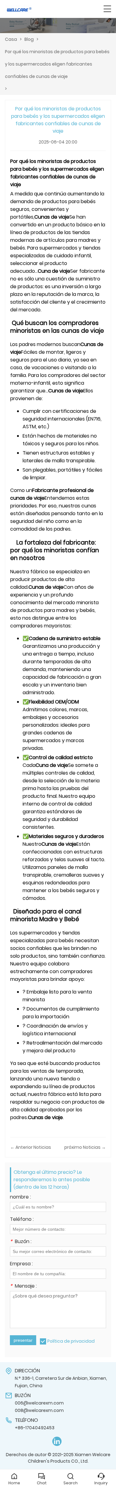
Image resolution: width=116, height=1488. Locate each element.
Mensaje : (23, 1286)
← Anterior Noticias (30, 1147)
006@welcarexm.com (39, 1403)
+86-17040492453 (34, 1428)
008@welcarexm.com (39, 1410)
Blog (29, 39)
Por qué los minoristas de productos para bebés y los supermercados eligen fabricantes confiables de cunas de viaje (57, 64)
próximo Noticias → (85, 1147)
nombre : (20, 1197)
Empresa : (21, 1264)
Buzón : (21, 1242)
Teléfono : (22, 1220)
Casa (11, 39)
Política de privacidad (71, 1341)
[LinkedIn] (57, 1441)
